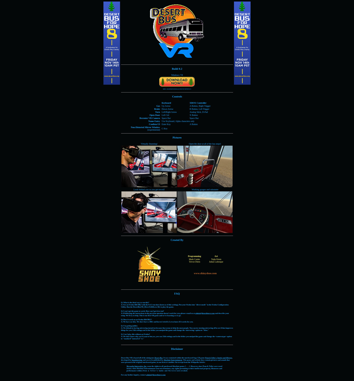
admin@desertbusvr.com (205, 313)
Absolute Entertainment (173, 360)
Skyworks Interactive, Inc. (137, 366)
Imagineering (137, 360)
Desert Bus (158, 358)
